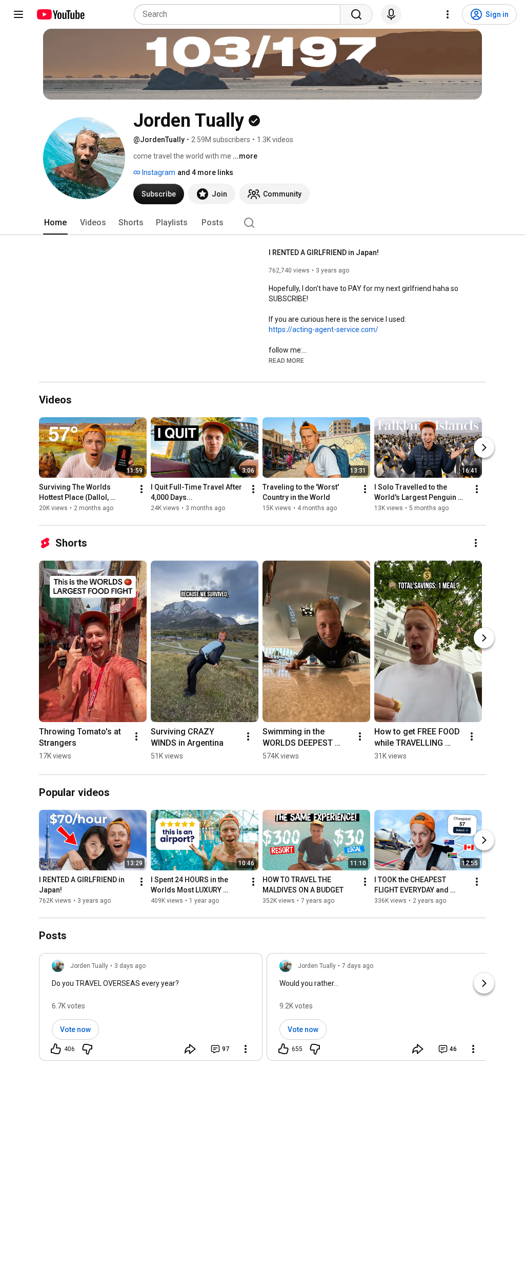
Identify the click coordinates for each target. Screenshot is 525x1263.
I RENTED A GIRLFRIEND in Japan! (324, 252)
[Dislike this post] (87, 1049)
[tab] (55, 222)
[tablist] (262, 222)
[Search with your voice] (391, 14)
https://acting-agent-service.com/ (323, 329)
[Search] (356, 14)
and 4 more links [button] (205, 172)
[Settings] (447, 14)
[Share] (190, 1049)
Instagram (157, 172)
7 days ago (357, 965)
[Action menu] (245, 1049)
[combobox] (240, 14)
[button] (286, 360)
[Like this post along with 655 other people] (283, 1049)
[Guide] (18, 14)
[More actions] (141, 489)
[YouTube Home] (60, 14)
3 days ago (130, 965)
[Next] (484, 447)
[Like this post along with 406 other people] (56, 1049)
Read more (286, 360)
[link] (151, 1010)
